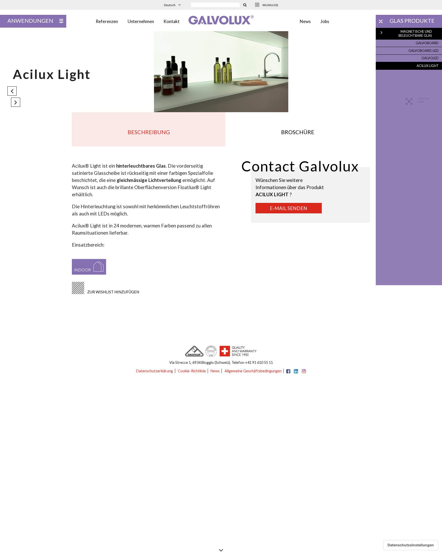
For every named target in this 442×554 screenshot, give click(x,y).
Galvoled (430, 58)
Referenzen (107, 21)
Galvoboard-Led (423, 51)
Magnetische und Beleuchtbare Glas (415, 33)
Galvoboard (427, 43)
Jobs (325, 21)
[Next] (15, 102)
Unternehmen (141, 21)
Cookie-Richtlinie (192, 371)
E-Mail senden (288, 208)
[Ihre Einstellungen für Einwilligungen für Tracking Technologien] (410, 545)
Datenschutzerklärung (154, 371)
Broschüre (297, 132)
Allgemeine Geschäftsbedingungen (253, 371)
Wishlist (270, 5)
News (305, 21)
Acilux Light (428, 66)
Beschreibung (149, 132)
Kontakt (171, 21)
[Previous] (12, 91)
